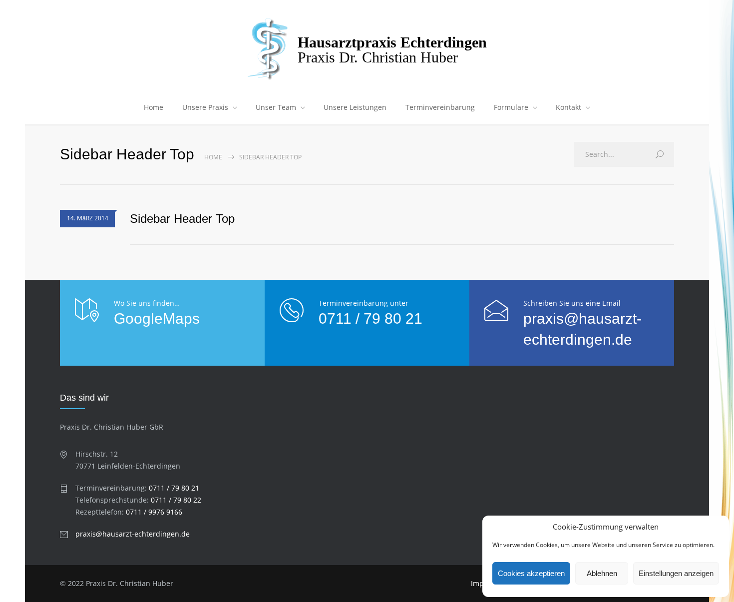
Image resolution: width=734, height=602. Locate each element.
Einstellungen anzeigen (676, 573)
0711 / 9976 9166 (154, 512)
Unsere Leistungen (355, 107)
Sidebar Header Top (182, 218)
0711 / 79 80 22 (176, 500)
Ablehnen (602, 573)
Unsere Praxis (205, 107)
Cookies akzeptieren (531, 573)
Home (153, 107)
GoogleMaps (157, 318)
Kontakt (568, 107)
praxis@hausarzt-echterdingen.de (132, 534)
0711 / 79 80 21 (370, 318)
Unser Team (276, 107)
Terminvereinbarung (440, 107)
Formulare (511, 107)
